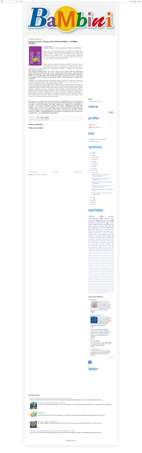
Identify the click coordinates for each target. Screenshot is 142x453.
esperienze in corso (107, 268)
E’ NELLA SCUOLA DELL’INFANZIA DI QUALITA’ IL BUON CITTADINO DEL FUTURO (52, 431)
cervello (102, 260)
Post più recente (33, 172)
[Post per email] (37, 117)
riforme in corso (101, 232)
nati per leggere (110, 279)
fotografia (106, 270)
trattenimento (103, 292)
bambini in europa (98, 258)
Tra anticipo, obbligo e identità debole (48, 421)
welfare (111, 227)
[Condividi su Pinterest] (48, 118)
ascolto (109, 257)
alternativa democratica (93, 257)
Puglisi (89, 255)
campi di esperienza (109, 258)
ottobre (93, 159)
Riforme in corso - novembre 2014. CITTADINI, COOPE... (100, 186)
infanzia (91, 216)
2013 (91, 200)
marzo (93, 168)
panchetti (110, 281)
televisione (101, 291)
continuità (93, 244)
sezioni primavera (92, 250)
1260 (111, 250)
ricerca (101, 286)
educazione (105, 221)
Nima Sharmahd (108, 240)
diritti (109, 226)
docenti (97, 265)
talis (89, 291)
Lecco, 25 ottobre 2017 (96, 342)
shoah (96, 289)
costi (103, 236)
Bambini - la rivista (94, 141)
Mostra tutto (111, 357)
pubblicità (111, 284)
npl (90, 281)
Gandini (110, 252)
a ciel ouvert (102, 255)
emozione (99, 268)
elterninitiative (91, 268)
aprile (93, 166)
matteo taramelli (96, 127)
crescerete (109, 261)
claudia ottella (109, 260)
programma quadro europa (101, 284)
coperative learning (99, 261)
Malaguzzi (101, 226)
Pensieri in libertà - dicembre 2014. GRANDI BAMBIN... (100, 175)
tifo (98, 292)
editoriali (109, 236)
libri (96, 278)
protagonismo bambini (93, 248)
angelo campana (102, 239)
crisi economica (107, 229)
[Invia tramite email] (41, 118)
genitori (112, 270)
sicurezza (102, 289)
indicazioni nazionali (99, 274)
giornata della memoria (101, 271)
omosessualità (103, 281)
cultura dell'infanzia (92, 263)
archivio (103, 257)
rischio (100, 240)
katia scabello (105, 276)
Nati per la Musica (95, 315)
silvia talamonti (108, 289)
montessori (102, 279)
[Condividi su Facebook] (46, 118)
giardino (92, 271)
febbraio (93, 170)
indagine (90, 274)
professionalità (101, 224)
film (94, 270)
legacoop (92, 278)
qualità (111, 224)
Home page (55, 172)
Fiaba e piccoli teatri (95, 331)
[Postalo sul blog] (42, 118)
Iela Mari (99, 253)
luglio (93, 161)
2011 (91, 204)
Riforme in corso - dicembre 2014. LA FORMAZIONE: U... (101, 179)
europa (90, 270)
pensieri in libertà (45, 119)
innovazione (91, 276)
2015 (91, 155)
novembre (94, 157)
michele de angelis (94, 279)
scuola (110, 248)
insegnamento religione (96, 247)
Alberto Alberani (95, 229)
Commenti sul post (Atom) (40, 174)
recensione (103, 248)
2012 (91, 202)
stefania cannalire (103, 250)
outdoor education (107, 237)
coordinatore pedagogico (105, 244)
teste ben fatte (108, 291)
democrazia (91, 245)
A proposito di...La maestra (42, 413)
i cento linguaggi (110, 245)
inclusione (109, 273)
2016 (91, 153)
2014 (91, 197)
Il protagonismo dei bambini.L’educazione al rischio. (51, 403)
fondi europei (99, 270)
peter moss (108, 247)
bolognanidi (93, 299)
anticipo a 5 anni (99, 242)
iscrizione (98, 276)
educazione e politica (94, 237)
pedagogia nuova (97, 282)
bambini (90, 258)
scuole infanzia (98, 287)
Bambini (94, 124)
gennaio (93, 173)
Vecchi (95, 255)
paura (89, 282)
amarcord (90, 242)
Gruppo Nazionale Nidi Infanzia (98, 139)
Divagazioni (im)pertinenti (96, 222)
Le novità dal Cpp (95, 349)
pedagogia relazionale (108, 282)
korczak (112, 276)
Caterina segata (92, 252)
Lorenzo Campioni (107, 253)
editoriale (100, 231)
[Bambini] (89, 363)
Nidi (93, 226)
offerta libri (95, 281)
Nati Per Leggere (95, 341)
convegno (90, 261)
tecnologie (94, 291)
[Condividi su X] (44, 118)
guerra (109, 271)
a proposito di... (92, 239)
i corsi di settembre (95, 350)
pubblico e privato (93, 236)
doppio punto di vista (106, 265)
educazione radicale (93, 266)
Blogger (74, 440)
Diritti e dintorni (102, 252)
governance (108, 234)
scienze (106, 286)
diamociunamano (103, 263)
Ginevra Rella (91, 253)
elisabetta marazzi (106, 266)
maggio (93, 164)
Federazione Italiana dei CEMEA (99, 329)
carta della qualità (94, 260)
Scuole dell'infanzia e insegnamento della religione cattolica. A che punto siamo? (51, 398)
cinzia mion (111, 239)
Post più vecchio (78, 172)
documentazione (100, 245)
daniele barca (37, 119)
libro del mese (102, 278)
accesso (110, 255)
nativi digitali (93, 240)
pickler (91, 284)
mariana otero (110, 278)
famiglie (90, 227)
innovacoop (109, 274)
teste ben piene (91, 292)
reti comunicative (94, 286)
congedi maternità (109, 242)
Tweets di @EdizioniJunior (95, 101)
